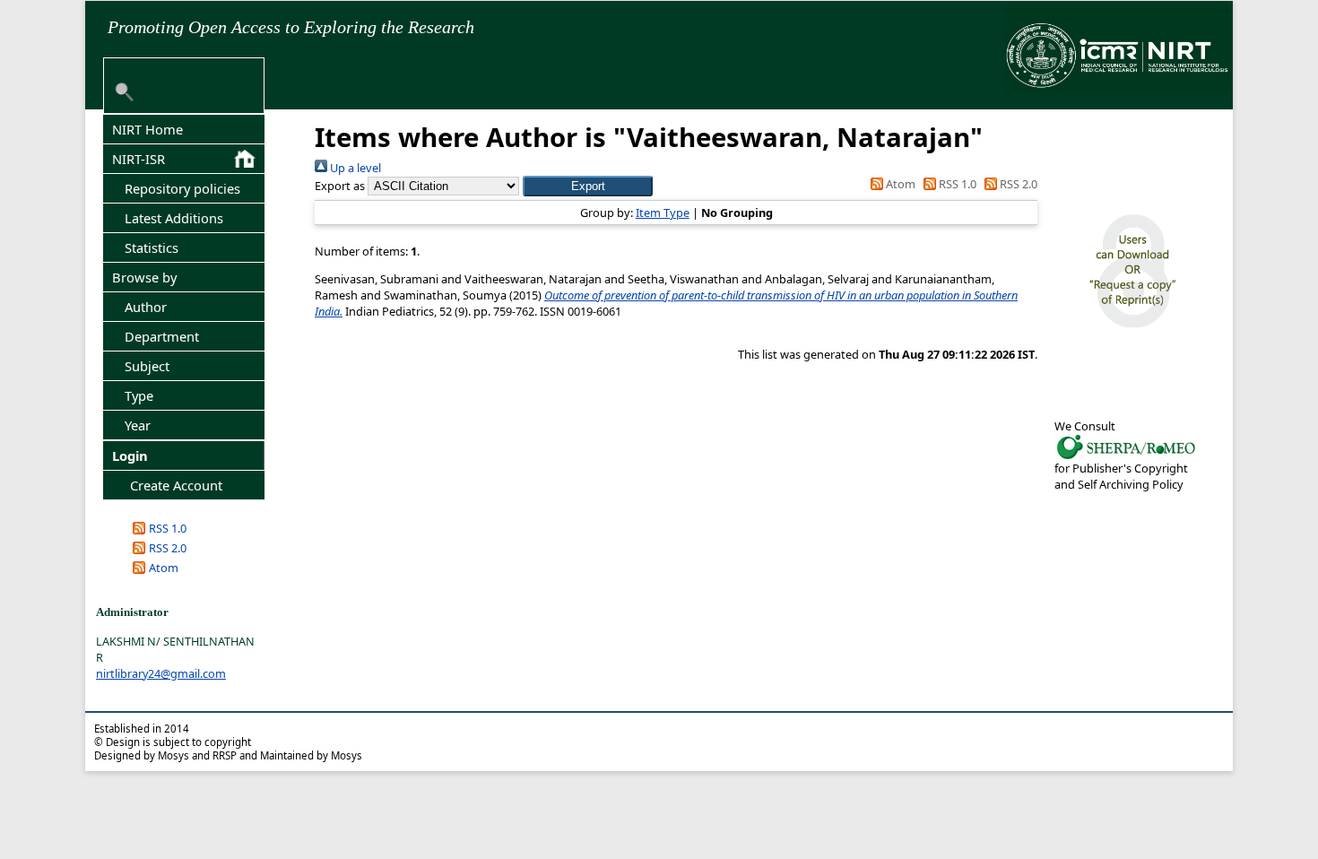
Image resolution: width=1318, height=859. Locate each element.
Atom (163, 568)
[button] (588, 186)
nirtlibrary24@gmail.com (161, 673)
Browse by (144, 277)
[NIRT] (1126, 457)
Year (138, 425)
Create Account (176, 485)
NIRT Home (147, 129)
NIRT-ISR (138, 159)
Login (130, 455)
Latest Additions (174, 218)
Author (146, 307)
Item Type (662, 212)
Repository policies (182, 188)
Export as (340, 186)
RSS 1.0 (167, 528)
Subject (147, 366)
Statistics (151, 247)
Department (162, 336)
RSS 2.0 (167, 548)
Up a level (354, 168)
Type (139, 395)
